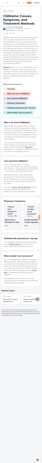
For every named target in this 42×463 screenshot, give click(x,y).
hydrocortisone (14, 244)
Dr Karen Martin (18, 27)
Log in (29, 2)
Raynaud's (29, 147)
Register (37, 2)
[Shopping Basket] (23, 3)
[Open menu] (7, 3)
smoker (14, 187)
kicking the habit (24, 187)
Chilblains (6, 67)
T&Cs (20, 315)
